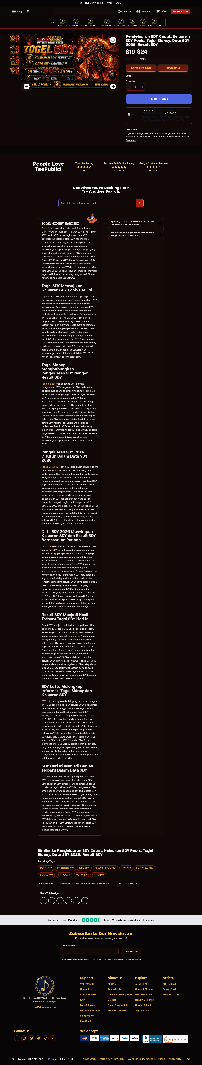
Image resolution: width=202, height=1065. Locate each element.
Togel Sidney (48, 383)
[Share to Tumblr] (84, 900)
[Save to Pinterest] (68, 900)
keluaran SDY (75, 636)
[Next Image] (113, 86)
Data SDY (46, 546)
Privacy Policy (95, 959)
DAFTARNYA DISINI (141, 68)
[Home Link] (28, 11)
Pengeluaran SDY (51, 467)
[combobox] (80, 11)
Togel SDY (47, 228)
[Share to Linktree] (60, 900)
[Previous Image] (26, 86)
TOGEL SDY (159, 99)
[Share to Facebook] (51, 900)
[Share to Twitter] (43, 900)
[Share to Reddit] (76, 900)
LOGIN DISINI (173, 68)
